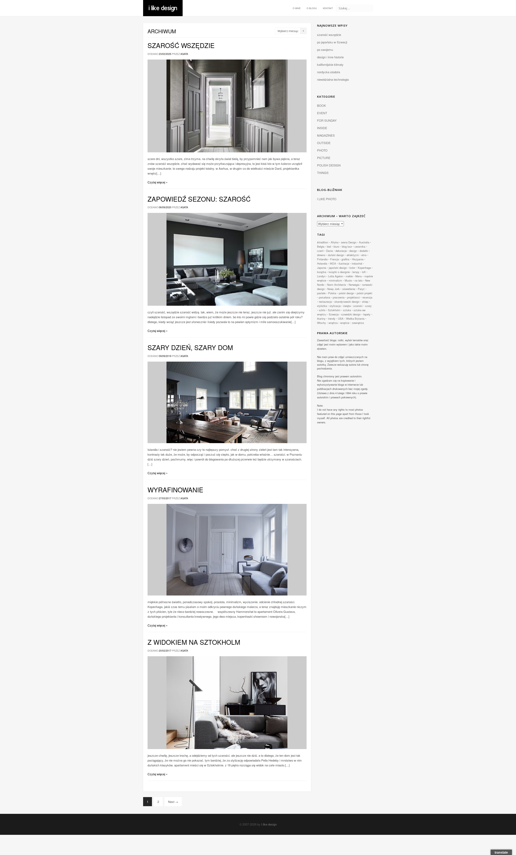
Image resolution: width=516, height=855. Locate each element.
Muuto (348, 280)
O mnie (297, 8)
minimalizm (335, 280)
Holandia (322, 263)
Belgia (320, 246)
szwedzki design (351, 314)
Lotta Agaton (335, 276)
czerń (320, 251)
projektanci (353, 297)
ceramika (360, 246)
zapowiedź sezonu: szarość (199, 198)
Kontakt (328, 8)
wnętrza (333, 323)
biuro (336, 246)
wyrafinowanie (175, 489)
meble (349, 276)
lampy (355, 272)
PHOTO (322, 150)
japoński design (338, 268)
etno (363, 255)
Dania (329, 251)
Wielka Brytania (355, 318)
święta (347, 306)
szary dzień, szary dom (190, 347)
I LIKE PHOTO (326, 199)
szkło (322, 310)
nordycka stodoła (328, 72)
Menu (358, 276)
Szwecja (334, 314)
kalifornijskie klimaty (330, 64)
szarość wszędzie (181, 45)
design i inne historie (330, 57)
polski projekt (364, 293)
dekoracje (341, 251)
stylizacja (335, 306)
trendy (331, 318)
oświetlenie (348, 289)
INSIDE (322, 128)
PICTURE (323, 158)
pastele (321, 293)
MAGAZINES (326, 135)
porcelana (324, 297)
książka (321, 272)
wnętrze (344, 323)
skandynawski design (346, 301)
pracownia (338, 297)
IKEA (333, 263)
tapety (366, 314)
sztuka (347, 310)
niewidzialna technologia (333, 79)
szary (368, 306)
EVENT (322, 113)
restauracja (325, 301)
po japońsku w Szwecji (332, 42)
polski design (346, 293)
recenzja (367, 297)
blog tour (347, 246)
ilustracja (344, 263)
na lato (358, 280)
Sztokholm (334, 310)
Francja (334, 259)
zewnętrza (358, 323)
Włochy (321, 323)
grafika (345, 259)
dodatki (364, 251)
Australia (364, 242)
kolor (352, 268)
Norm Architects (336, 285)
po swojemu (325, 49)
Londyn (321, 276)
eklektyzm (353, 255)
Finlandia (322, 259)
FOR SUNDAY (327, 120)
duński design (336, 255)
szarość (358, 306)
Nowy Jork (333, 289)
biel (329, 246)
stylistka (322, 306)
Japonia (321, 268)
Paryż (361, 289)
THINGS (323, 173)
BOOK (321, 105)
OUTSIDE (324, 143)
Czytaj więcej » (157, 182)
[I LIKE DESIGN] (163, 5)
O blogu (312, 8)
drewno (321, 255)
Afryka (334, 242)
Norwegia (354, 285)
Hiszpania (357, 259)
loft (364, 272)
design (353, 251)
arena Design (348, 242)
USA (340, 318)
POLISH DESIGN (329, 165)
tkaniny (321, 318)
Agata (184, 53)
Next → (173, 802)
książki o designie (339, 272)
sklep (365, 301)
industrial (357, 263)
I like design (269, 824)
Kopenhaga (364, 268)
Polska (332, 293)
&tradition (322, 242)
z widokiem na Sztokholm (194, 642)
